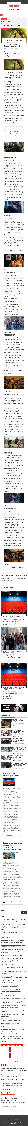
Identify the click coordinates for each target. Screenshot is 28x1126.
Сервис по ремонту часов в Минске (10, 1033)
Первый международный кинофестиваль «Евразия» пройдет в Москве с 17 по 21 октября (13, 689)
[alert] (14, 1110)
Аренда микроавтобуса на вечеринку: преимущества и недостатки (18, 740)
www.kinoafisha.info (19, 567)
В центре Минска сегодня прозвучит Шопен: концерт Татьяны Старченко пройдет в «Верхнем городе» (13, 927)
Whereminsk (14, 6)
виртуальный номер (19, 760)
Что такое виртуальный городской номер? (17, 756)
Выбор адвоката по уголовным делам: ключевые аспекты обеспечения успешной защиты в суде (19, 765)
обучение (16, 725)
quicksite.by (17, 1061)
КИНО (2, 28)
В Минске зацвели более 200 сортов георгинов (13, 924)
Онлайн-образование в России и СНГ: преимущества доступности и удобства (19, 749)
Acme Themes (14, 1123)
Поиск (2, 910)
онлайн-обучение (18, 753)
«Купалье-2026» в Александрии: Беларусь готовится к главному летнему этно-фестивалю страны (12, 960)
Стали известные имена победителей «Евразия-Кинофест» (12, 651)
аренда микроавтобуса (19, 744)
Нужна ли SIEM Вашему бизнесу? (9, 964)
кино (21, 618)
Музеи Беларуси (5, 1089)
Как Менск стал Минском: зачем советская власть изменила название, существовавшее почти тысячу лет (14, 932)
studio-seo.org (4, 1061)
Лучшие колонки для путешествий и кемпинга (12, 955)
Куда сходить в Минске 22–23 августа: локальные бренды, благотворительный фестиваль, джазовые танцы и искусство (13, 921)
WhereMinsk (15, 48)
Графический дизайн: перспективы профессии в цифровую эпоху (18, 732)
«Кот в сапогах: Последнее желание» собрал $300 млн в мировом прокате (21, 576)
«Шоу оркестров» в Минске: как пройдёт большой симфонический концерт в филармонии (12, 951)
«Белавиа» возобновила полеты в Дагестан (13, 998)
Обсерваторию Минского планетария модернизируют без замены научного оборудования (11, 1085)
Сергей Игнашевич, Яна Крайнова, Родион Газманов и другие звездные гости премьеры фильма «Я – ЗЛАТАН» (7, 578)
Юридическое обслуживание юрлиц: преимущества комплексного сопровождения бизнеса (12, 1025)
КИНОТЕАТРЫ (7, 28)
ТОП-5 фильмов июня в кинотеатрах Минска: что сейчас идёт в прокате (12, 615)
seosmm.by (11, 1061)
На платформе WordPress (8, 1122)
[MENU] (1, 15)
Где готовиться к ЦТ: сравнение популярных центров (17, 720)
